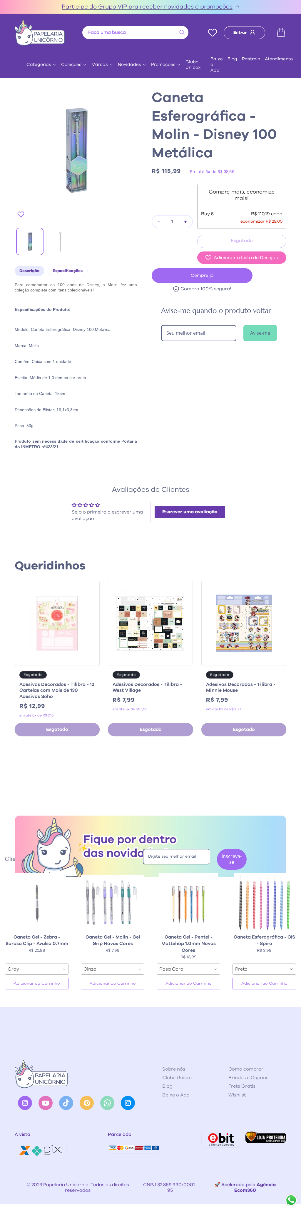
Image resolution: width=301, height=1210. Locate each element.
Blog (232, 59)
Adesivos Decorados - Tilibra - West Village (147, 687)
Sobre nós (173, 1069)
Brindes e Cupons (248, 1077)
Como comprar (245, 1069)
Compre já (202, 275)
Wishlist (237, 1095)
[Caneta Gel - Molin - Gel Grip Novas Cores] (112, 902)
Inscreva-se (232, 859)
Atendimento (279, 59)
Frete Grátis (241, 1086)
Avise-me (260, 333)
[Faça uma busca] (181, 32)
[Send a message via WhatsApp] (291, 1200)
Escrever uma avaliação (190, 511)
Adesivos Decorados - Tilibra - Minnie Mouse (240, 687)
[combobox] (135, 32)
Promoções (163, 64)
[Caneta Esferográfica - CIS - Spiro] (264, 902)
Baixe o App (216, 65)
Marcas (99, 64)
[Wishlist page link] (212, 32)
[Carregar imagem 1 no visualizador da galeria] (30, 241)
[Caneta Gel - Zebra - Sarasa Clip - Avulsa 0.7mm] (36, 902)
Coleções (71, 64)
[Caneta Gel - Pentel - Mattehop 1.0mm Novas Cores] (188, 902)
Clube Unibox (193, 64)
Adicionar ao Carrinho (37, 983)
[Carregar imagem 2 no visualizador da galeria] (60, 241)
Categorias (38, 64)
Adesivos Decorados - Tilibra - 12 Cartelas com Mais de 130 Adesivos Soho (56, 690)
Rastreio (251, 59)
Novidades (129, 64)
